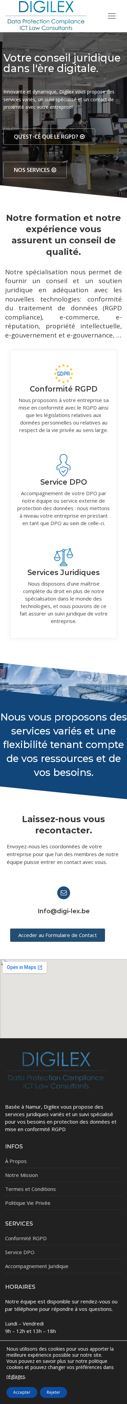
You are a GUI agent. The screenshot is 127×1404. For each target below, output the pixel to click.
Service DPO (63, 482)
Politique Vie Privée (27, 1202)
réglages (15, 1376)
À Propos (16, 1161)
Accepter (21, 1392)
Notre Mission (21, 1175)
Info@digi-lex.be (64, 911)
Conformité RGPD (64, 388)
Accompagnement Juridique (36, 1266)
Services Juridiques (63, 572)
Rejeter (53, 1392)
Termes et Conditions (30, 1188)
